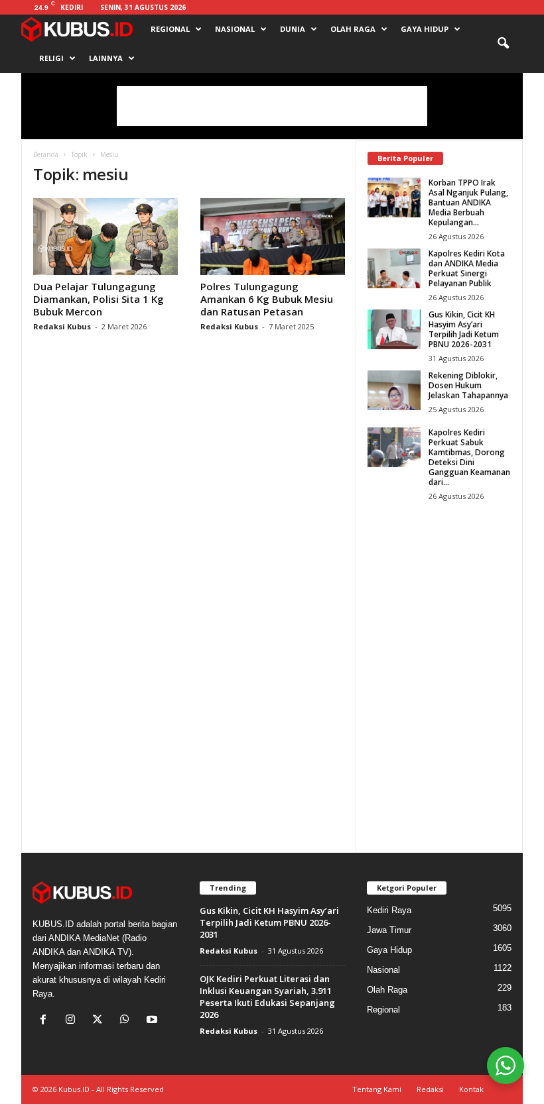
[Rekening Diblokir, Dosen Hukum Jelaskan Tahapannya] (394, 390)
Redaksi (430, 1089)
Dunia (292, 29)
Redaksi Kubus (62, 326)
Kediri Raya (389, 910)
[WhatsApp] (127, 1021)
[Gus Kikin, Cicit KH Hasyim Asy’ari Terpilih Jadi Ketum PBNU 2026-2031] (394, 329)
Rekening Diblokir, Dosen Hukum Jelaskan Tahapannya (468, 385)
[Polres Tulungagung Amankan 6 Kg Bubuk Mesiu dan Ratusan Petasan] (272, 236)
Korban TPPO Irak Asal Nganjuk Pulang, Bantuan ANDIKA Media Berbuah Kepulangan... (468, 202)
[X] (100, 1021)
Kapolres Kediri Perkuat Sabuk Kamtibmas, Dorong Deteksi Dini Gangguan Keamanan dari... (469, 457)
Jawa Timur (389, 930)
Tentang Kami (376, 1089)
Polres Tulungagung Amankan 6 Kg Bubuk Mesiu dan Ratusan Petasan (266, 299)
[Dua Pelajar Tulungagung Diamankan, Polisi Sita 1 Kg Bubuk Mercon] (105, 236)
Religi (51, 58)
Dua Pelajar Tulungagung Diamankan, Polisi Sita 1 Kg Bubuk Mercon (98, 299)
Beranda (45, 154)
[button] (502, 43)
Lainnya (106, 58)
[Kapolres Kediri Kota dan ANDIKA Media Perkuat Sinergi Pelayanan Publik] (394, 268)
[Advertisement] (272, 106)
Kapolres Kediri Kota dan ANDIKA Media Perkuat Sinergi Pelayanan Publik (467, 268)
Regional (170, 29)
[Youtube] (153, 1021)
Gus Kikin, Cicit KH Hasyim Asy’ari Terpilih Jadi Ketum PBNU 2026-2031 (464, 329)
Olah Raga (352, 29)
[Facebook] (46, 1021)
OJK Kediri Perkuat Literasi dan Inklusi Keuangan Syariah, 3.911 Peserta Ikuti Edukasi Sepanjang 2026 (267, 997)
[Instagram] (73, 1021)
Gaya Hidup (424, 29)
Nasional (235, 29)
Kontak (471, 1089)
